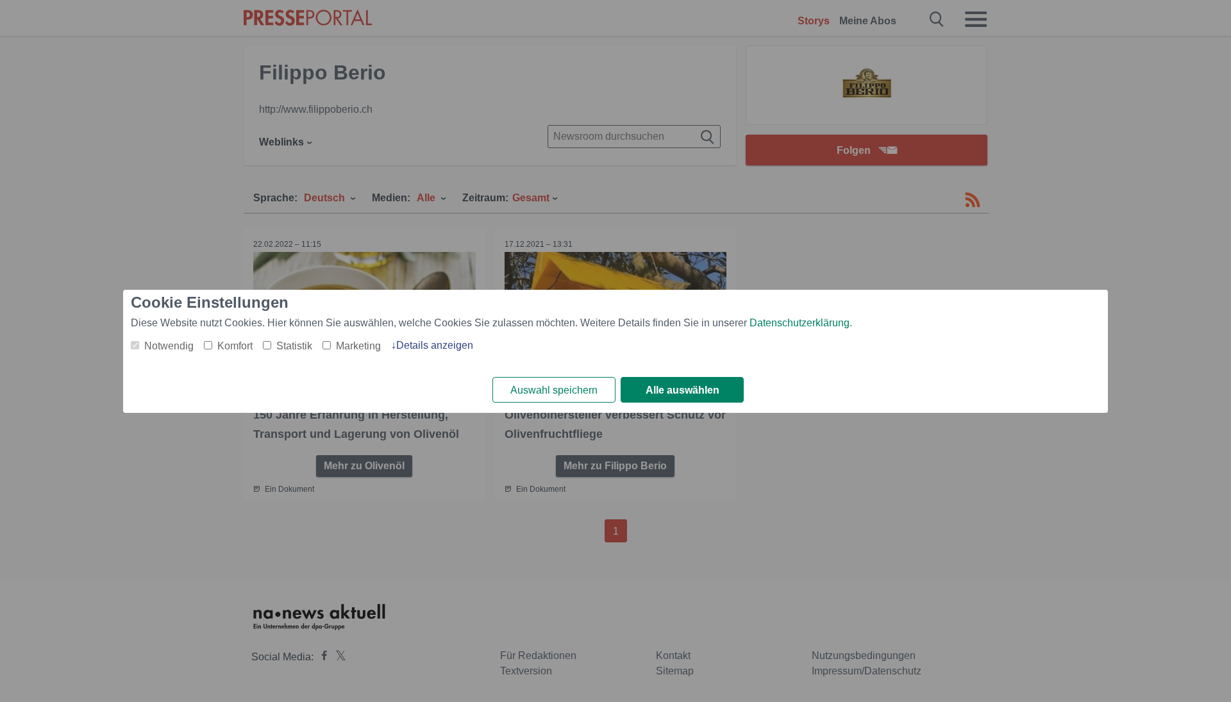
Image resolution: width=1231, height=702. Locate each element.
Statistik (294, 345)
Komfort (235, 345)
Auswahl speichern (554, 390)
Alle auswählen (682, 390)
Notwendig (169, 345)
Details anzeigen (434, 345)
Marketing (358, 345)
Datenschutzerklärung (799, 322)
